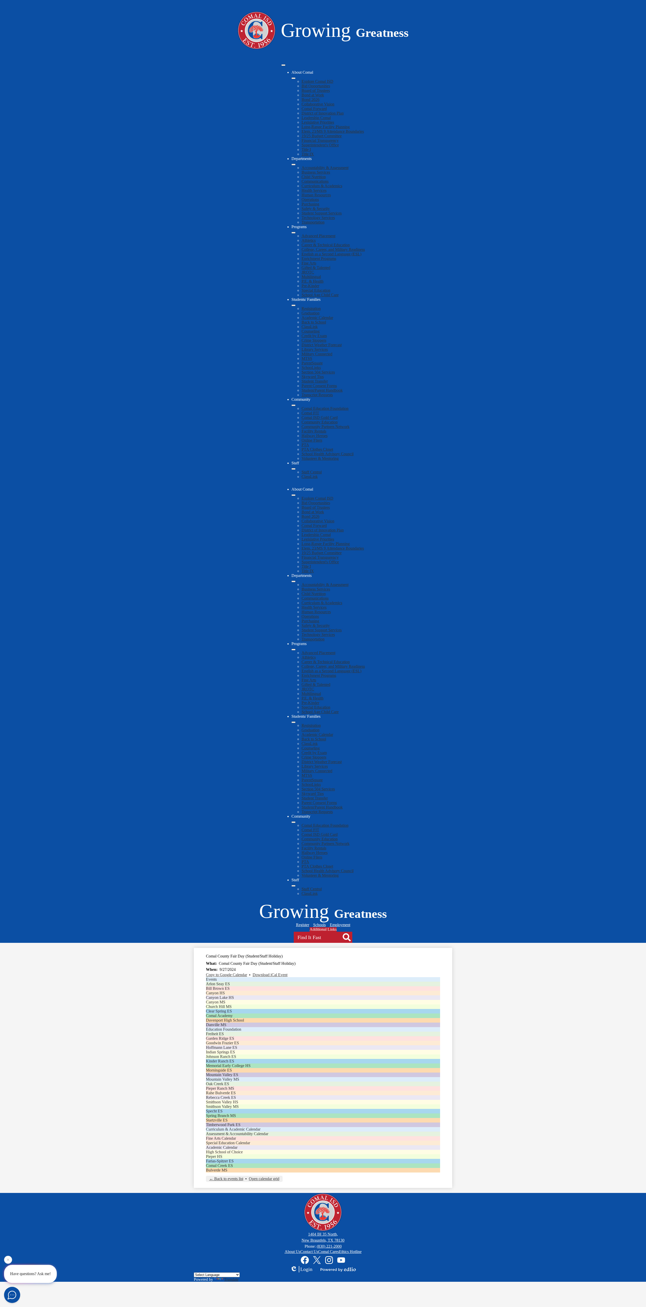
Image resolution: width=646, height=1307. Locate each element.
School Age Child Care (320, 295)
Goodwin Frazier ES (222, 1043)
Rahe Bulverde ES (221, 1093)
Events (211, 979)
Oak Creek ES (217, 1084)
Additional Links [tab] (323, 929)
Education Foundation (223, 1029)
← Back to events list (226, 1179)
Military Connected (317, 354)
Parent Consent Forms (319, 386)
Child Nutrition (314, 177)
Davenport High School (225, 1020)
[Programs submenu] (293, 232)
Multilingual (311, 277)
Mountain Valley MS (222, 1079)
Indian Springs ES (220, 1052)
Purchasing (310, 204)
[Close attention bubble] (8, 1261)
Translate (231, 1279)
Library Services (315, 349)
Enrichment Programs (319, 258)
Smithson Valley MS (222, 1106)
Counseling (311, 331)
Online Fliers (312, 440)
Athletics (309, 240)
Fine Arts (309, 263)
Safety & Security (316, 208)
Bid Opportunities (316, 86)
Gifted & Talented (316, 267)
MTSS (307, 358)
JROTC (308, 272)
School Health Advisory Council (328, 454)
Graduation (310, 313)
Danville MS (216, 1025)
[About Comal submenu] (293, 78)
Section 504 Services (318, 372)
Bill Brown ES (218, 988)
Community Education (320, 422)
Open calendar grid (264, 1179)
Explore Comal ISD (317, 81)
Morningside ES (219, 1070)
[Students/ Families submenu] (293, 305)
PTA (305, 445)
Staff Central (312, 472)
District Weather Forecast (322, 345)
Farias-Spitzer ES (220, 1161)
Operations (310, 199)
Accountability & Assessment (325, 168)
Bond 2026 (310, 99)
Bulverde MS (216, 1170)
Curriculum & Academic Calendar (233, 1129)
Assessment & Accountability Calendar (237, 1134)
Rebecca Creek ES (221, 1097)
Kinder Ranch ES (220, 1061)
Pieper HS (214, 1156)
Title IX (308, 154)
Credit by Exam (314, 336)
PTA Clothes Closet (317, 449)
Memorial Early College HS (228, 1065)
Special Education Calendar (228, 1143)
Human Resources (316, 195)
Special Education (316, 290)
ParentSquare (312, 363)
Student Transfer (315, 381)
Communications (315, 181)
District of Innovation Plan (323, 113)
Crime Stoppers (314, 340)
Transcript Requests (317, 395)
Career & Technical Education (326, 245)
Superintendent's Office (320, 145)
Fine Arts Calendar (221, 1138)
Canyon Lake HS (220, 997)
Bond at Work (313, 95)
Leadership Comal (316, 118)
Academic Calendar (317, 317)
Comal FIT (310, 413)
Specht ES (214, 1111)
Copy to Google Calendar (226, 975)
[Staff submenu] (293, 469)
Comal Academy (219, 1015)
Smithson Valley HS (222, 1102)
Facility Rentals (314, 431)
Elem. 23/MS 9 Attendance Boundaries (333, 131)
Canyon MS (215, 1002)
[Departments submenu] (293, 164)
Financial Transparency (320, 140)
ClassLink (310, 327)
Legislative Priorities (318, 122)
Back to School (314, 322)
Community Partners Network (325, 426)
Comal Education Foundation (325, 408)
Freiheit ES (215, 1034)
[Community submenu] (293, 405)
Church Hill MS (219, 1006)
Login (306, 1269)
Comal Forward (314, 108)
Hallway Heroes (315, 436)
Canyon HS (215, 993)
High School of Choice (224, 1152)
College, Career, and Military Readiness (333, 249)
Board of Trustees (316, 90)
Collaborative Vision (318, 104)
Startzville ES (217, 1120)
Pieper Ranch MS (220, 1088)
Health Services (314, 190)
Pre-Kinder (310, 286)
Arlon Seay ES (218, 984)
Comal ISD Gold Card (320, 417)
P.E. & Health (313, 281)
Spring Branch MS (221, 1115)
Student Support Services (322, 213)
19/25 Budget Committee (322, 136)
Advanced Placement (318, 236)
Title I (306, 149)
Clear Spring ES (219, 1011)
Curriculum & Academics (322, 186)
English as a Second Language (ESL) (331, 254)
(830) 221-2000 (329, 1246)
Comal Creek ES (219, 1165)
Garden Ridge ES (220, 1038)
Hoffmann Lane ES (221, 1047)
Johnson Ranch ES (221, 1056)
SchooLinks (311, 367)
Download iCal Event (270, 975)
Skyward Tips (313, 377)
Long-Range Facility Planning (326, 127)
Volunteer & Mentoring (320, 458)
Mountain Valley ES (222, 1075)
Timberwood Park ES (223, 1125)
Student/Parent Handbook (322, 390)
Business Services (316, 172)
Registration (311, 308)
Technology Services (318, 218)
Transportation (313, 222)
